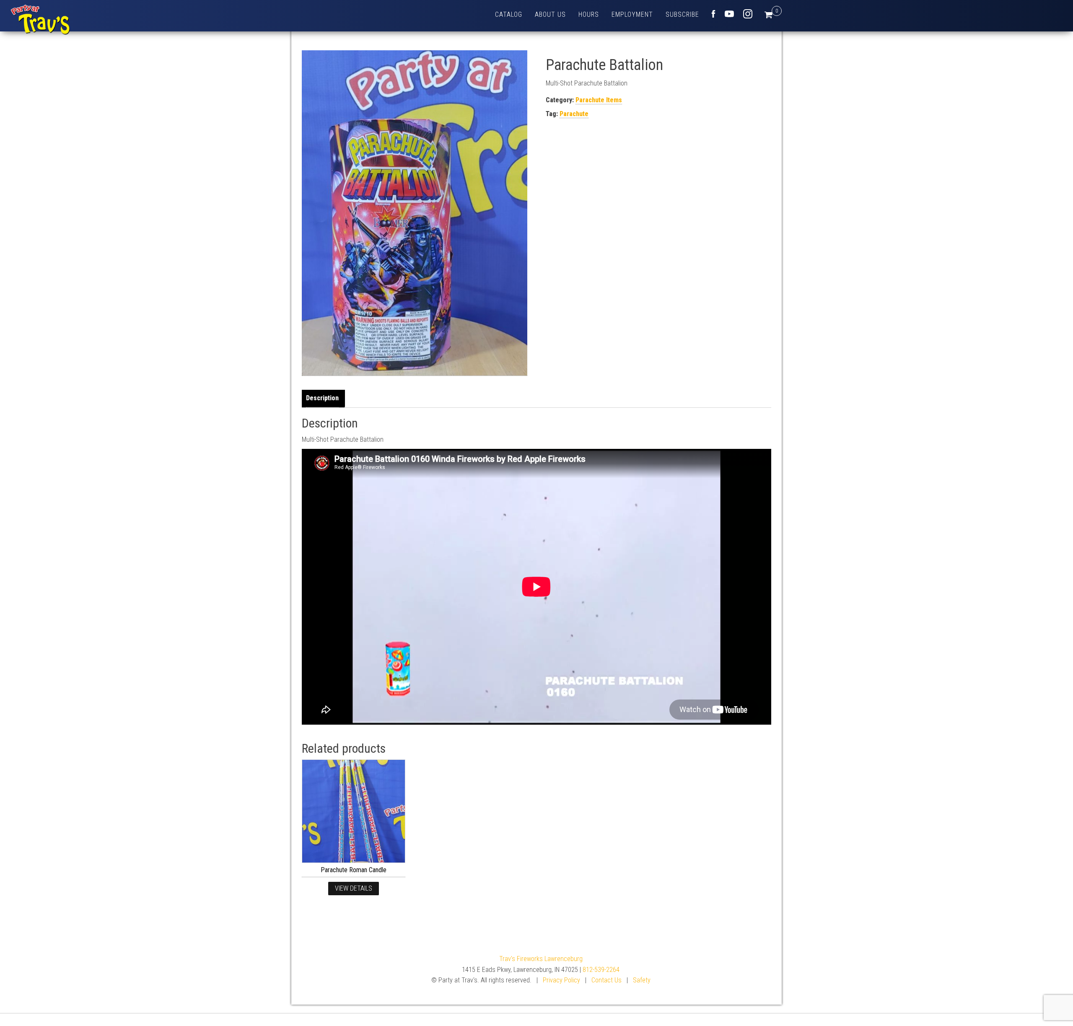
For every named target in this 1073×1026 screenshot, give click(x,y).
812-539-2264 (601, 970)
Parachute (574, 114)
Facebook (713, 13)
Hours (588, 14)
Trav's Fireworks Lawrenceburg (541, 959)
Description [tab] (322, 398)
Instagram (747, 13)
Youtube (729, 13)
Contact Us (606, 980)
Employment (632, 14)
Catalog (508, 14)
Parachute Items (598, 100)
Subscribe (682, 14)
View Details (353, 888)
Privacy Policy (561, 980)
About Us (550, 14)
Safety (642, 980)
